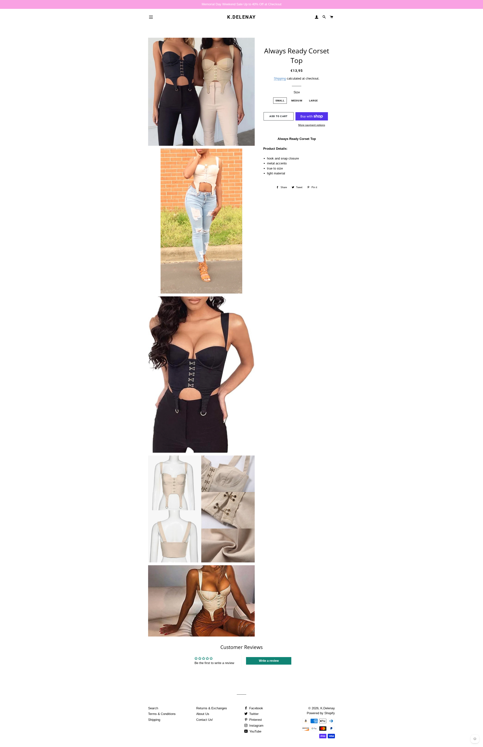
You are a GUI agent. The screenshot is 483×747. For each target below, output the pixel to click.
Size (297, 92)
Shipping (280, 78)
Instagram (255, 725)
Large (313, 100)
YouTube (254, 731)
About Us (202, 714)
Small (280, 100)
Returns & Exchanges (211, 708)
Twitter (253, 714)
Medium (296, 100)
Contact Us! (204, 720)
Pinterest (255, 720)
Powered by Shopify (321, 713)
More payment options (311, 125)
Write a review (269, 660)
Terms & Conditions (162, 714)
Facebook (255, 708)
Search (153, 708)
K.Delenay (241, 17)
